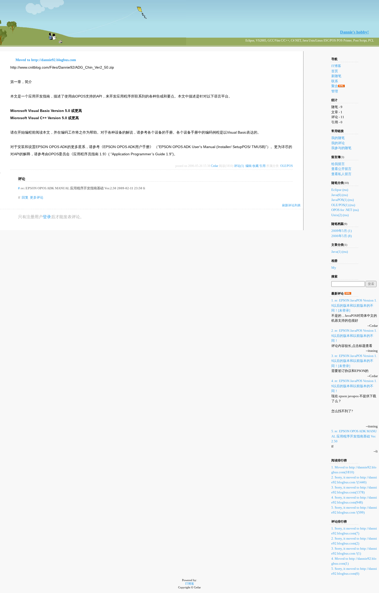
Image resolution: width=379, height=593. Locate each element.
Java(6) (336, 195)
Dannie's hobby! (354, 32)
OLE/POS (286, 166)
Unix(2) (336, 215)
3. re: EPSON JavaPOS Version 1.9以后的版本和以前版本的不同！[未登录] (354, 361)
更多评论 (36, 197)
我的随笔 (338, 138)
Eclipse (336, 190)
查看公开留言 (341, 169)
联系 (334, 81)
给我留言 (338, 164)
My (333, 268)
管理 (334, 91)
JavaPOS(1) (339, 200)
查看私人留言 (341, 174)
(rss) (345, 190)
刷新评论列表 (291, 205)
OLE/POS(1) (340, 205)
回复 (25, 197)
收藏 (255, 166)
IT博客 (336, 66)
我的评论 (338, 143)
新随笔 (336, 76)
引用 (262, 166)
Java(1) (336, 252)
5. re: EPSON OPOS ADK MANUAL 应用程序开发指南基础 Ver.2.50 (354, 436)
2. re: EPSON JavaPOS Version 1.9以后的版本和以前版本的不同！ (354, 336)
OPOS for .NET (341, 210)
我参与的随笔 (341, 148)
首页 (334, 71)
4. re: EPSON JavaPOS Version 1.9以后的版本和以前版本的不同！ (354, 386)
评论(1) (239, 166)
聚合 (334, 86)
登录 (47, 217)
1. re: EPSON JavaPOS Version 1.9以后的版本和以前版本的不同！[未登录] (354, 305)
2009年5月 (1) (341, 231)
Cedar (214, 166)
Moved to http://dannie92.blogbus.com (45, 60)
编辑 (248, 166)
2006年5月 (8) (341, 236)
